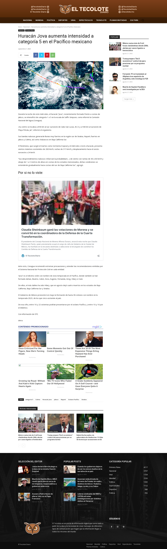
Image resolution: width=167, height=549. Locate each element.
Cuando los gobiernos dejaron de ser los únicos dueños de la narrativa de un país (90, 469)
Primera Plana (30, 30)
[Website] (123, 526)
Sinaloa (84, 399)
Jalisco (56, 399)
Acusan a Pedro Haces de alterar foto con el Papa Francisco (42, 496)
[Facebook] (35, 55)
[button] (143, 20)
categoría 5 (29, 399)
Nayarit (63, 399)
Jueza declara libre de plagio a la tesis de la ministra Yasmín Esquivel (44, 469)
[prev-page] (19, 445)
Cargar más (128, 99)
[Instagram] (117, 526)
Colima (37, 399)
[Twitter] (41, 55)
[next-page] (23, 445)
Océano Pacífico (73, 399)
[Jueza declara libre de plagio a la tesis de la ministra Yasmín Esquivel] (24, 469)
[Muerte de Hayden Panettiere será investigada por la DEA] (115, 90)
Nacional (26, 27)
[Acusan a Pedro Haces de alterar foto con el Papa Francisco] (24, 497)
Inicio (20, 27)
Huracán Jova (47, 399)
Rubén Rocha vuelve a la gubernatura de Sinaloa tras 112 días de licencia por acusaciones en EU (90, 437)
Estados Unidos (53, 431)
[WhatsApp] (52, 55)
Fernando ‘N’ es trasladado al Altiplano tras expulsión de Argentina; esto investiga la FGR (135, 76)
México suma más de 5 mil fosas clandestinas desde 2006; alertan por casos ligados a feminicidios (30, 437)
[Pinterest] (47, 55)
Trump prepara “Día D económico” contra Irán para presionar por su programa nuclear (59, 437)
